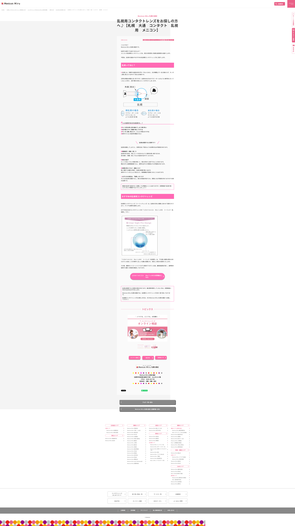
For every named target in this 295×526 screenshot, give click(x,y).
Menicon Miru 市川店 (132, 434)
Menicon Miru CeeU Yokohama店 (134, 461)
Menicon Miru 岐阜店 (154, 436)
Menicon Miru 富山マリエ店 (155, 428)
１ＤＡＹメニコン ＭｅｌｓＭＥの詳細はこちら (147, 276)
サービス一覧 (158, 494)
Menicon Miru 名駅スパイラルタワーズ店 (158, 449)
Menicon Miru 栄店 (154, 452)
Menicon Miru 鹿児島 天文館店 (179, 477)
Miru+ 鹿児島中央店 (176, 479)
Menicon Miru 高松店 (176, 461)
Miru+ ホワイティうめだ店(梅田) (179, 432)
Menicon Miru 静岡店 (154, 438)
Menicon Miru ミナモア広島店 (179, 457)
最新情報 (163, 40)
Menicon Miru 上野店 (132, 442)
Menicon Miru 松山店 (176, 463)
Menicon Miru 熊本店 (176, 471)
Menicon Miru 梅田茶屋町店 (178, 430)
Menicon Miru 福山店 (176, 453)
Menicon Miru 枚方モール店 (177, 438)
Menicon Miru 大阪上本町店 (177, 445)
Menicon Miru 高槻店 (176, 436)
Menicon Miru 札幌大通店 (112, 432)
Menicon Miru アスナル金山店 (157, 454)
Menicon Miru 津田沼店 (132, 432)
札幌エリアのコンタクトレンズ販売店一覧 (16, 9)
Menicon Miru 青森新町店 (111, 438)
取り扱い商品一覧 (137, 494)
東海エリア (158, 433)
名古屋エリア (152, 442)
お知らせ (146, 40)
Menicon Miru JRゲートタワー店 (157, 446)
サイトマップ (144, 510)
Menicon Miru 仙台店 (110, 440)
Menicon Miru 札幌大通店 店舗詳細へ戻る (147, 409)
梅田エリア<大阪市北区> (176, 428)
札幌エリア (107, 428)
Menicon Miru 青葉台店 (132, 459)
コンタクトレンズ (154, 40)
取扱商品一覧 (161, 357)
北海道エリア (115, 425)
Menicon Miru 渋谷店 (132, 451)
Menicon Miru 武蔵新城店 (133, 463)
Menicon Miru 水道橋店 (132, 436)
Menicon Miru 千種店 (155, 456)
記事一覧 (52, 9)
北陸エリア (158, 425)
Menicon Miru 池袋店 (132, 447)
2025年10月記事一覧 (60, 9)
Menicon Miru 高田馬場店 (133, 449)
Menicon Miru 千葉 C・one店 (133, 430)
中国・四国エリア (180, 450)
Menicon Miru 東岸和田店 (177, 447)
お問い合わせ (170, 510)
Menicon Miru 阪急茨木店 (177, 434)
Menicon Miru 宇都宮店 (132, 428)
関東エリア (136, 425)
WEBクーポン (158, 501)
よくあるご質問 (178, 501)
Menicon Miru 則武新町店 (156, 458)
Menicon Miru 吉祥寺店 (132, 455)
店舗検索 (280, 4)
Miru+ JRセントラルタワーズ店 (157, 460)
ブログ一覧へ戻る (147, 402)
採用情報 (133, 510)
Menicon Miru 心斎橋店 (176, 440)
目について (170, 40)
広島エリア (173, 455)
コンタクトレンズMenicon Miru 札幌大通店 (37, 9)
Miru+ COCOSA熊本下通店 (177, 473)
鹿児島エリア (174, 475)
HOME (3, 9)
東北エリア (114, 435)
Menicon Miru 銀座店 (132, 440)
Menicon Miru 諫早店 (176, 484)
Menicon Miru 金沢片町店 (155, 430)
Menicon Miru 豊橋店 (154, 440)
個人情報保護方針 (157, 510)
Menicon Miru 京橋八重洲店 (133, 438)
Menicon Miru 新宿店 (132, 453)
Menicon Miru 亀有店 (132, 445)
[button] (141, 348)
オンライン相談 (137, 501)
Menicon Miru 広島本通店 (178, 459)
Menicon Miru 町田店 (132, 457)
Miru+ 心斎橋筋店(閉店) (176, 442)
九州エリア (180, 466)
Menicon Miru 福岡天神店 (177, 469)
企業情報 (123, 510)
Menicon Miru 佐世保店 (176, 481)
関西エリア (180, 425)
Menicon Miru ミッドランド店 (157, 444)
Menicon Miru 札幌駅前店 (112, 430)
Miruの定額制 (293, 20)
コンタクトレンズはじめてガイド (117, 494)
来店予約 (148, 357)
